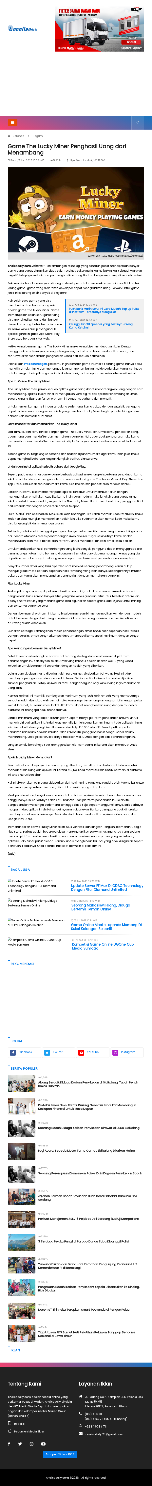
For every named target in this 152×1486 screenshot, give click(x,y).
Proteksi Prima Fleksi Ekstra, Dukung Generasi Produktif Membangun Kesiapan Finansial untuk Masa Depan (87, 1107)
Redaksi (19, 1424)
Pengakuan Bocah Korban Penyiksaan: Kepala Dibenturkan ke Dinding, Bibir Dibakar (89, 1288)
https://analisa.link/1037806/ (87, 160)
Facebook (25, 1052)
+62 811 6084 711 (95, 1427)
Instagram (128, 1052)
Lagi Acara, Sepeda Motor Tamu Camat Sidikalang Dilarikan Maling (86, 1150)
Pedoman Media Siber (29, 1431)
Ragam (38, 136)
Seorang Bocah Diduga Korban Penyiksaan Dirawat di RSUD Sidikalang (89, 1128)
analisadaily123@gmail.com (104, 1434)
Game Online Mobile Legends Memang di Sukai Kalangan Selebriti (106, 926)
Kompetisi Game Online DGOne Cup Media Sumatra (103, 946)
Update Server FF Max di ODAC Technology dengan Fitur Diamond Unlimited (107, 887)
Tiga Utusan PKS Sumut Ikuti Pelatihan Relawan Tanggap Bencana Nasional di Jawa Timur (86, 1334)
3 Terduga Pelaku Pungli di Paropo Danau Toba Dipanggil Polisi (83, 1241)
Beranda (18, 136)
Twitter (58, 1052)
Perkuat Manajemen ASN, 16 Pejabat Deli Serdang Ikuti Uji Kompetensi (88, 1219)
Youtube (93, 1052)
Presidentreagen (35, 364)
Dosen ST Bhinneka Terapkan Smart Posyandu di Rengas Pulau (83, 1309)
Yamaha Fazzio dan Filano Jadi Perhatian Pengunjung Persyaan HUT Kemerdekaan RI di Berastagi (87, 1266)
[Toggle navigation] (12, 122)
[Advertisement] (76, 86)
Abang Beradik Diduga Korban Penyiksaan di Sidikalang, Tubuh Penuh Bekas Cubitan (88, 1084)
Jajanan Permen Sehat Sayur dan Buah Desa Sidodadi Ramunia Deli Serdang (87, 1198)
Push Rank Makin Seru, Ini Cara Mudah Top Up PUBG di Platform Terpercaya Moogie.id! (104, 310)
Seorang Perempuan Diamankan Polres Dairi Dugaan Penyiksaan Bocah (90, 1173)
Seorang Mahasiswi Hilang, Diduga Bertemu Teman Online (100, 907)
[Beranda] (22, 28)
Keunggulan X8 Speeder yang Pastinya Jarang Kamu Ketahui (101, 325)
